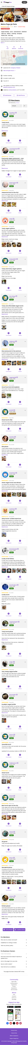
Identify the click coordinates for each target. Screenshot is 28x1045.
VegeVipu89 (12, 377)
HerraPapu (12, 296)
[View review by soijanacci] (5, 343)
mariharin (12, 509)
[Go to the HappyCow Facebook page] (7, 1023)
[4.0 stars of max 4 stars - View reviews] (4, 26)
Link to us (14, 997)
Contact (14, 996)
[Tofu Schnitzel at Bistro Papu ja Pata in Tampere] (4, 327)
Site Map (14, 999)
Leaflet (5, 64)
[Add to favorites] (26, 10)
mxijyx (11, 662)
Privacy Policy (14, 1030)
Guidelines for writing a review (9, 942)
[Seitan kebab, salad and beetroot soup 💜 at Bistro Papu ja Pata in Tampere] (4, 458)
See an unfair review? (6, 964)
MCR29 (11, 410)
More (2, 42)
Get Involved (14, 989)
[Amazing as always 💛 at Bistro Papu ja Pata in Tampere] (9, 204)
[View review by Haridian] (5, 438)
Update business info (9, 87)
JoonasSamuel (13, 149)
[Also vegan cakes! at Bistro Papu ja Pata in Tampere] (9, 882)
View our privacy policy (7, 945)
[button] (14, 56)
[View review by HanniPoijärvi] (5, 587)
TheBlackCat (12, 763)
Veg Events (14, 984)
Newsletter (14, 988)
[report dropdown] (25, 113)
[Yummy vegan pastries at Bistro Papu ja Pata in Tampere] (14, 882)
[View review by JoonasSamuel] (5, 150)
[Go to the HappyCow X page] (14, 1023)
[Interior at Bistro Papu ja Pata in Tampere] (19, 882)
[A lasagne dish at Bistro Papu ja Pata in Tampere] (19, 494)
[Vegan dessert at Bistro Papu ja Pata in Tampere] (4, 781)
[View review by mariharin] (5, 510)
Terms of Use (14, 1033)
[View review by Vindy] (5, 220)
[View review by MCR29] (5, 412)
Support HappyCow (14, 1038)
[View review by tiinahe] (5, 797)
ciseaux (17, 102)
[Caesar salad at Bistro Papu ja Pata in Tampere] (24, 570)
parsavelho (12, 694)
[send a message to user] (16, 113)
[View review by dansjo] (5, 833)
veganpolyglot (13, 622)
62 (3, 10)
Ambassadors (14, 983)
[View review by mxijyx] (5, 663)
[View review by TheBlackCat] (5, 765)
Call (7, 48)
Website (14, 48)
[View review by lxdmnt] (5, 736)
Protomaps (9, 64)
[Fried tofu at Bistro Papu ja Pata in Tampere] (19, 570)
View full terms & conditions (8, 967)
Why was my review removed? (9, 940)
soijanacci (12, 341)
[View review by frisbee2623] (5, 261)
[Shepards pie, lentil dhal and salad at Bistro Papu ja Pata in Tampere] (9, 781)
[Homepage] (7, 2)
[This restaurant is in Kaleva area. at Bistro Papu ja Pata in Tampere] (4, 882)
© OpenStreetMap (15, 64)
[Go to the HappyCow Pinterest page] (17, 1023)
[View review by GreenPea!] (5, 474)
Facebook (20, 48)
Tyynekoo (12, 113)
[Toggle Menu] (1, 2)
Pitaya (11, 858)
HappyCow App (14, 1002)
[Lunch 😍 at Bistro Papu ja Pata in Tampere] (4, 204)
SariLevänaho (12, 90)
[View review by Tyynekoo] (5, 114)
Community (14, 980)
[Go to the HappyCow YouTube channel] (11, 1023)
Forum (14, 986)
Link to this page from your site (9, 961)
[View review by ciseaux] (5, 898)
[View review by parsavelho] (5, 696)
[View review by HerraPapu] (5, 298)
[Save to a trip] (23, 10)
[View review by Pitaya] (5, 859)
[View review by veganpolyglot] (5, 623)
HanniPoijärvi (13, 585)
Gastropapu (12, 183)
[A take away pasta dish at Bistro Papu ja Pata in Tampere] (24, 494)
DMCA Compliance (14, 1035)
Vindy (10, 219)
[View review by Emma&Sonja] (5, 550)
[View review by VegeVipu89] (5, 379)
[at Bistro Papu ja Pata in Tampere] (4, 134)
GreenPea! (12, 473)
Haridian (11, 437)
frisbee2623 (12, 259)
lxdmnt (11, 735)
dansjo (11, 832)
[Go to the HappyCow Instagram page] (20, 1023)
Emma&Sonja (13, 549)
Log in (24, 2)
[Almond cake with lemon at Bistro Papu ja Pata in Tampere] (9, 570)
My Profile (14, 981)
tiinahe (11, 796)
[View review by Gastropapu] (5, 184)
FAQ (14, 994)
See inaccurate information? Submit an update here (11, 957)
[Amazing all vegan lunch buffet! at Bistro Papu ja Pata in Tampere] (14, 204)
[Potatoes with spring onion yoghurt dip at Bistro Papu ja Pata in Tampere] (14, 570)
